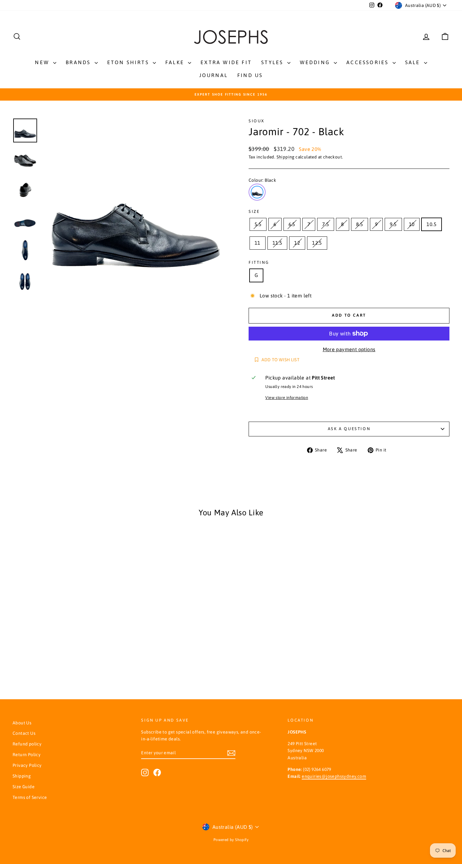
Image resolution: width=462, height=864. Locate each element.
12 (297, 243)
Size (254, 211)
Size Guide (24, 786)
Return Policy (27, 754)
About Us (22, 722)
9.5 (393, 224)
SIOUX (257, 121)
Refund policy (27, 743)
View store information (286, 397)
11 (258, 243)
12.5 (317, 243)
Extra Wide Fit (226, 62)
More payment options (349, 349)
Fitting (259, 262)
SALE (413, 62)
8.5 (359, 224)
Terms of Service (30, 797)
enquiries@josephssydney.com (334, 776)
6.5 (292, 224)
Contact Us (24, 733)
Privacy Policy (27, 765)
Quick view (64, 603)
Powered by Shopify (231, 840)
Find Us (250, 75)
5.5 (258, 224)
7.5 (325, 224)
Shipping (285, 156)
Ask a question (349, 428)
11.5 (277, 243)
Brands (79, 62)
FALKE (175, 62)
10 (412, 224)
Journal (213, 75)
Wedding (316, 62)
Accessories (368, 62)
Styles (273, 62)
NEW (43, 62)
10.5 (431, 224)
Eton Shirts (129, 62)
